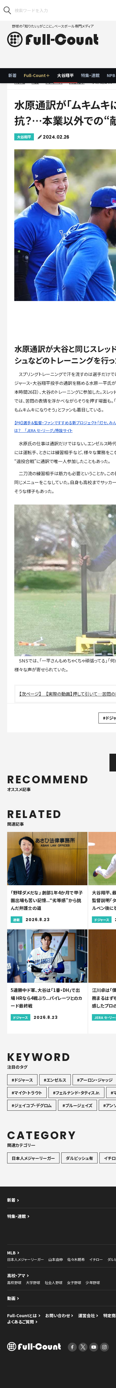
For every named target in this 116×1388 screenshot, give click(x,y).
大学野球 (33, 1282)
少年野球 (93, 1282)
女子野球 (74, 1282)
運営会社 (86, 1315)
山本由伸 (55, 1259)
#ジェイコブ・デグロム (32, 1105)
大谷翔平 (65, 75)
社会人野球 (53, 1282)
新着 (12, 75)
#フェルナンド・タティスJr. (76, 1093)
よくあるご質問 (20, 1322)
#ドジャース (22, 1080)
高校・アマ (16, 1275)
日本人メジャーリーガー (33, 1158)
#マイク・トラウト (27, 1093)
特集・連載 (90, 75)
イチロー (96, 1259)
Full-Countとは (22, 1315)
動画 (11, 1298)
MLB (11, 1253)
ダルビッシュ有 (79, 1158)
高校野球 (14, 1282)
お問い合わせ (57, 1315)
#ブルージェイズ (77, 1105)
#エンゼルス (55, 1080)
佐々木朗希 (76, 1259)
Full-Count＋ (37, 75)
